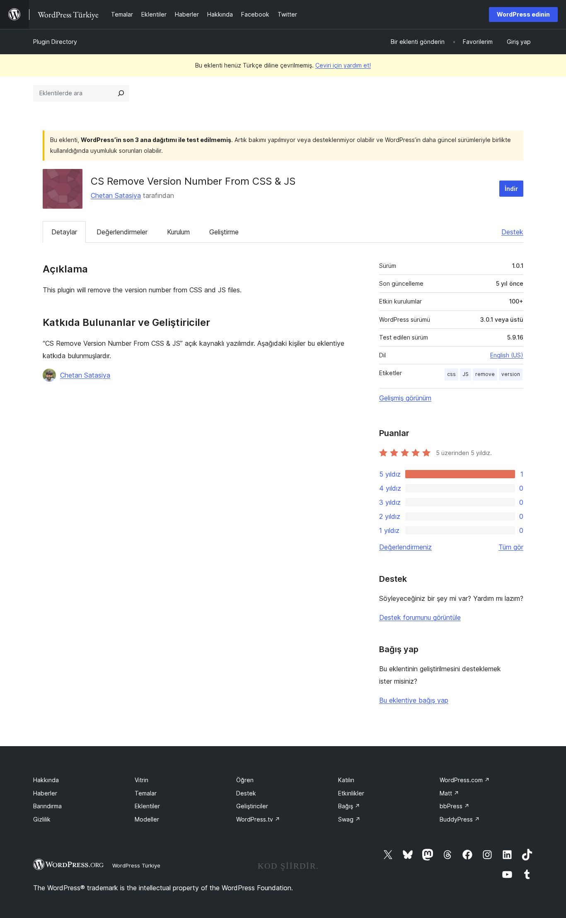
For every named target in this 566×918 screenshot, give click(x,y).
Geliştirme (224, 232)
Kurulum (178, 232)
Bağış (349, 806)
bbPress (454, 806)
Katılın (346, 779)
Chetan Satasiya (116, 195)
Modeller (147, 819)
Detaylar (64, 232)
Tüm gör (510, 547)
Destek (512, 232)
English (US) (506, 355)
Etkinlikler (351, 793)
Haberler (45, 793)
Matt (449, 793)
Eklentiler (147, 806)
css (451, 374)
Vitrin (141, 779)
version (510, 374)
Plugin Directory (55, 41)
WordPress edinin (523, 14)
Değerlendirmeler (122, 232)
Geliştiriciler (252, 806)
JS (465, 374)
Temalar (146, 793)
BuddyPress (460, 819)
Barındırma (47, 806)
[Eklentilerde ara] (121, 93)
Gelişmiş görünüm (405, 398)
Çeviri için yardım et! (343, 65)
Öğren (245, 779)
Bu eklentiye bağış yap (413, 700)
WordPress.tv (258, 819)
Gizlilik (42, 819)
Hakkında (46, 779)
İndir (511, 188)
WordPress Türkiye (136, 865)
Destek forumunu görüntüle (420, 617)
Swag (349, 819)
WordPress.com (465, 779)
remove (485, 374)
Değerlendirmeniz (405, 547)
